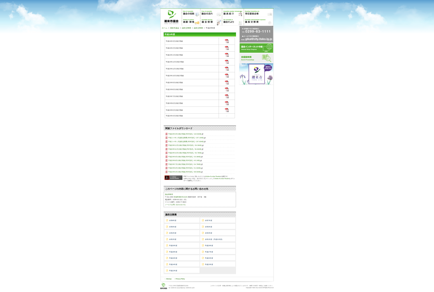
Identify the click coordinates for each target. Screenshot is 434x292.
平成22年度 (173, 271)
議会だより (232, 21)
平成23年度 (209, 264)
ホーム (164, 28)
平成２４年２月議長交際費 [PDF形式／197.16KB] (186, 138)
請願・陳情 (190, 21)
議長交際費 (258, 21)
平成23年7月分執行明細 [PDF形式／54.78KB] (184, 164)
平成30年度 (173, 245)
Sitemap (168, 279)
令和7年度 (208, 220)
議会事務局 (169, 194)
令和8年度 (172, 220)
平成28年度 (173, 252)
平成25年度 (209, 258)
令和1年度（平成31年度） (214, 239)
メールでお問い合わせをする (175, 205)
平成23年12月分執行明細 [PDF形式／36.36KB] (185, 145)
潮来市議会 (174, 28)
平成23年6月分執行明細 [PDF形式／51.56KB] (184, 168)
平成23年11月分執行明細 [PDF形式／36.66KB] (184, 149)
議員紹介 (232, 13)
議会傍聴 (211, 21)
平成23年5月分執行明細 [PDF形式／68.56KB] (184, 172)
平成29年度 (209, 245)
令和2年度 (172, 239)
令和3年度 (208, 233)
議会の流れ (211, 13)
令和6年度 (172, 227)
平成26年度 (173, 258)
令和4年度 (172, 233)
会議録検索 (256, 58)
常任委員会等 (258, 13)
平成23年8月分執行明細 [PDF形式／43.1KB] (184, 160)
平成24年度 (173, 264)
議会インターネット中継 (256, 48)
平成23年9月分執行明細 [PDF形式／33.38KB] (184, 157)
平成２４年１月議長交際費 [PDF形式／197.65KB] (186, 141)
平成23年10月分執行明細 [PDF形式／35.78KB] (185, 153)
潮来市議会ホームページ (170, 17)
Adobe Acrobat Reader (213, 176)
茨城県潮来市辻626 (181, 197)
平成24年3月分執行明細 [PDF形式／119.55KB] (184, 134)
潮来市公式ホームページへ (256, 74)
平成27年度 (209, 252)
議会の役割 (190, 13)
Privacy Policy (180, 279)
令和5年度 (208, 227)
